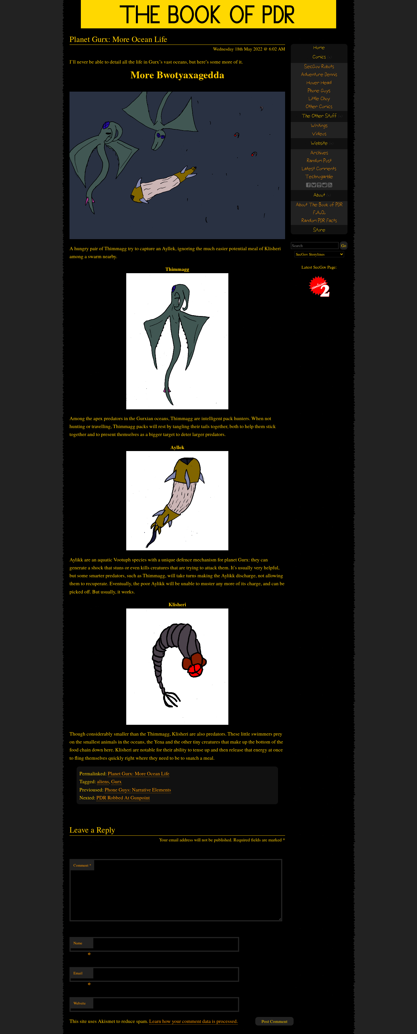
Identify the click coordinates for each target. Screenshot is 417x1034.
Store (319, 230)
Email (82, 974)
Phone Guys (319, 91)
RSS (330, 185)
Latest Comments (319, 169)
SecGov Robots (319, 67)
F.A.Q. (319, 213)
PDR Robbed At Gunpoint (123, 797)
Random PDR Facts (319, 221)
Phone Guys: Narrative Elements (138, 789)
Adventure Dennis (319, 74)
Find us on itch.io (319, 185)
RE (324, 185)
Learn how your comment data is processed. (193, 1021)
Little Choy (319, 99)
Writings (319, 126)
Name (82, 944)
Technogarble (319, 177)
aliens (103, 781)
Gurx (116, 781)
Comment (82, 865)
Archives (319, 153)
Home (319, 48)
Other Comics (319, 107)
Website (79, 1003)
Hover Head (319, 83)
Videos (319, 134)
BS (313, 185)
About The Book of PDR (319, 205)
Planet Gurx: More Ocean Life (138, 773)
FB (308, 185)
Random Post (319, 161)
